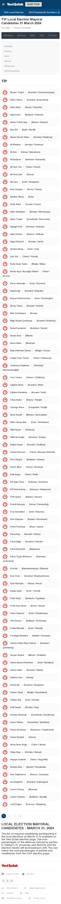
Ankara (7, 51)
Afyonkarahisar (12, 71)
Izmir (6, 56)
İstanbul (8, 46)
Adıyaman (9, 66)
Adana (7, 61)
